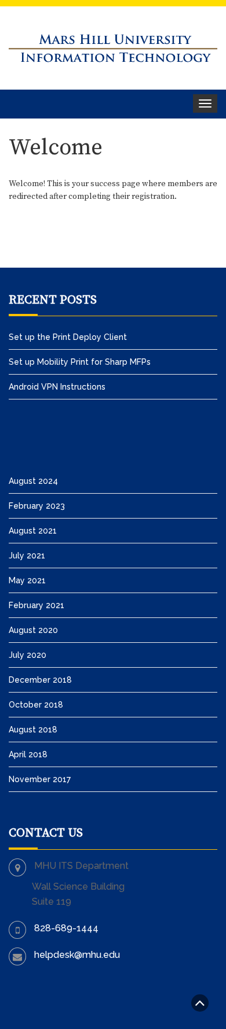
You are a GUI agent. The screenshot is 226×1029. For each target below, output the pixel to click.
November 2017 (40, 779)
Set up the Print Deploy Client (68, 337)
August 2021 (33, 530)
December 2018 (40, 679)
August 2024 (33, 481)
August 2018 (33, 729)
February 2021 (36, 605)
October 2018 (36, 704)
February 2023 (37, 505)
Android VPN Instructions (57, 386)
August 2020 (33, 630)
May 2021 (27, 580)
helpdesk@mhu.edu (77, 954)
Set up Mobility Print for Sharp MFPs (80, 362)
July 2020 (27, 655)
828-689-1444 (66, 928)
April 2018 (28, 754)
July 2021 (27, 555)
